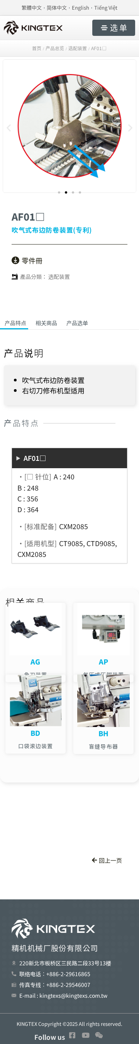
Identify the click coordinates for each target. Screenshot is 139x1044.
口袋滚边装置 (35, 746)
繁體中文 (32, 7)
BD (36, 733)
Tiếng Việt (105, 7)
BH (103, 733)
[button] (9, 127)
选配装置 (59, 276)
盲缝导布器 (103, 746)
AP (103, 661)
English (80, 7)
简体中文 (57, 7)
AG (36, 661)
